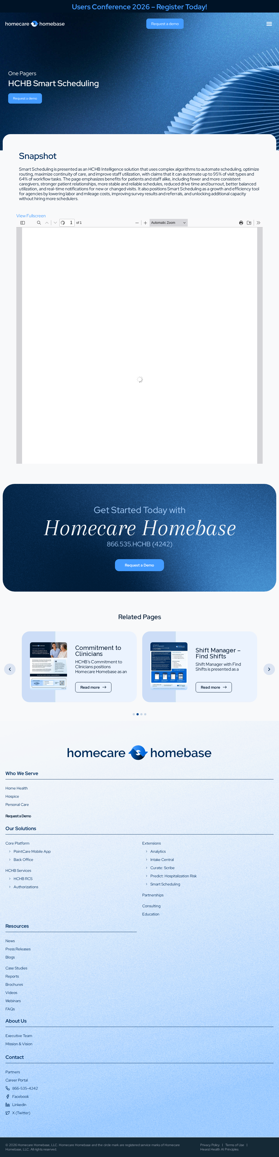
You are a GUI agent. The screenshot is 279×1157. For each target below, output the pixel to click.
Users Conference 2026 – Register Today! (139, 6)
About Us (16, 1021)
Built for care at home (218, 648)
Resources (17, 926)
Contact (14, 1057)
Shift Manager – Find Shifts (97, 653)
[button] (269, 23)
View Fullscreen (31, 216)
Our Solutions (20, 828)
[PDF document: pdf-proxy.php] (139, 341)
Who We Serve (21, 773)
